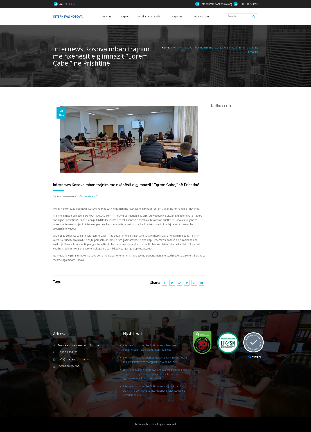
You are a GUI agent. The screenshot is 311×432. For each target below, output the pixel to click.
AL (74, 4)
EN (65, 4)
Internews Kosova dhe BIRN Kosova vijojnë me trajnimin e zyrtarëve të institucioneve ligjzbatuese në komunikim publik (154, 391)
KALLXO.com (201, 16)
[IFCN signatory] (202, 342)
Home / (166, 47)
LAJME (125, 16)
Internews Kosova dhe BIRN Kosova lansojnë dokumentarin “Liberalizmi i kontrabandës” (149, 347)
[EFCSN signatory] (226, 342)
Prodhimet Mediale (149, 16)
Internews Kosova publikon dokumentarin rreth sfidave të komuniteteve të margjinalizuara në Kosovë (155, 360)
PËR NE (106, 16)
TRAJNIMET (177, 16)
